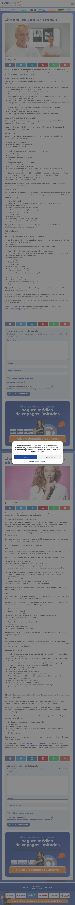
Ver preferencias (49, 457)
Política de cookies (34, 461)
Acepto (25, 457)
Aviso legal (43, 461)
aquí (34, 450)
